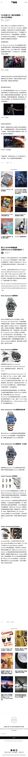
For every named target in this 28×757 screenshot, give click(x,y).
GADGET (7, 162)
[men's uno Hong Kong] (14, 2)
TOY (11, 162)
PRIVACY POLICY (7, 752)
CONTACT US (21, 752)
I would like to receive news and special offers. (15, 740)
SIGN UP (14, 737)
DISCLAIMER (14, 752)
